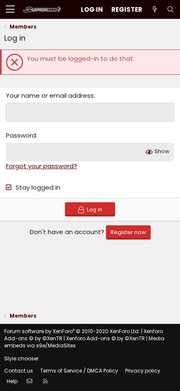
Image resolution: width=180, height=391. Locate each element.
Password (21, 135)
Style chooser (21, 358)
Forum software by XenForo (72, 331)
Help (12, 381)
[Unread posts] (154, 9)
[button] (10, 9)
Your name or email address (50, 95)
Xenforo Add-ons (105, 338)
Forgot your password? (41, 166)
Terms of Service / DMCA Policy (79, 370)
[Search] (170, 9)
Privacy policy (142, 370)
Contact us (18, 370)
